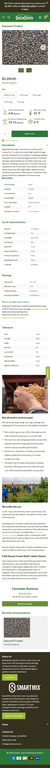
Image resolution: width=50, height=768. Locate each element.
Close (47, 3)
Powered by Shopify (34, 752)
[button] (43, 47)
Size (4, 89)
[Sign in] (40, 17)
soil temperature (38, 309)
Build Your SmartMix (14, 716)
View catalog (4, 17)
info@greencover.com (11, 744)
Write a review (25, 603)
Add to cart (30, 134)
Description (8, 145)
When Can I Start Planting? (13, 317)
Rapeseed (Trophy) (13, 641)
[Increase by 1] (9, 131)
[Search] (9, 17)
